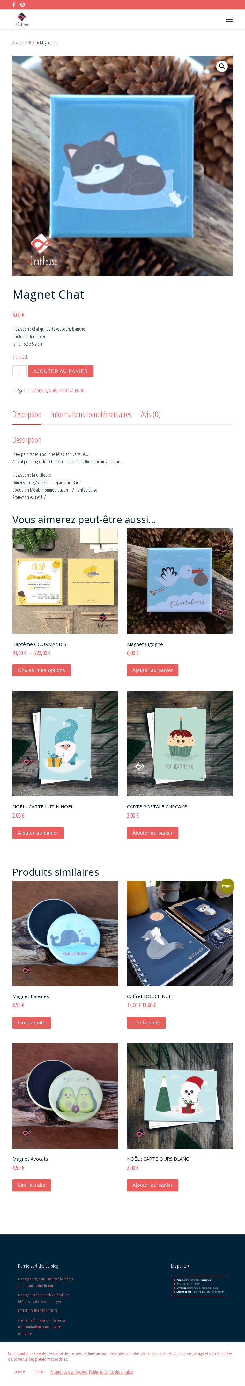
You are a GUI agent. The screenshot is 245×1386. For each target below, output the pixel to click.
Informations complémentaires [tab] (91, 414)
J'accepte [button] (19, 1371)
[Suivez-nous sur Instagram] (22, 4)
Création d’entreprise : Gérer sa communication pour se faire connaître (41, 1327)
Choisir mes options (41, 670)
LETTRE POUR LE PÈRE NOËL (38, 1311)
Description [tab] (26, 414)
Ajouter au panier (60, 371)
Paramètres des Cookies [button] (68, 1372)
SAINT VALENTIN (72, 390)
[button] (222, 66)
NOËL (31, 43)
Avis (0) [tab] (150, 414)
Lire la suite (32, 1022)
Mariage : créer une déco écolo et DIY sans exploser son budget (43, 1298)
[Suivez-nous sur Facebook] (13, 4)
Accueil (18, 43)
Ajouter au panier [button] (152, 670)
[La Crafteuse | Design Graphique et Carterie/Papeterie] (21, 19)
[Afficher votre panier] (213, 19)
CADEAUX (39, 390)
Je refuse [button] (39, 1371)
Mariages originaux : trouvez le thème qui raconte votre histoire (45, 1282)
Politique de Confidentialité (111, 1372)
